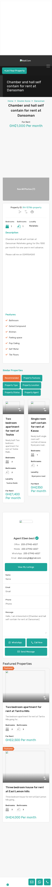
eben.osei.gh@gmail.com (29, 558)
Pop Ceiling (14, 343)
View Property (13, 411)
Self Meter (14, 349)
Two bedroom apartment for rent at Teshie (12, 426)
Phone (8, 600)
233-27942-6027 (29, 544)
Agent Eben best (24, 538)
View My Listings (26, 567)
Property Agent (32, 392)
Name (8, 575)
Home (10, 101)
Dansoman (39, 101)
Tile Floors (14, 354)
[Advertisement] (26, 28)
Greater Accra (23, 101)
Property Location (31, 385)
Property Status (12, 392)
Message (9, 612)
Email (8, 587)
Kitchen (12, 332)
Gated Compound (17, 326)
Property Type (11, 385)
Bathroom (14, 320)
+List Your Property (14, 70)
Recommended (12, 378)
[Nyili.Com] (26, 63)
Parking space (15, 337)
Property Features (32, 378)
